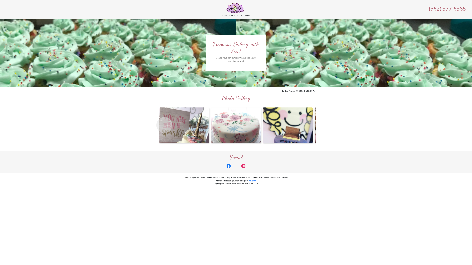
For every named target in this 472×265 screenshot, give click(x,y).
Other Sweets (218, 178)
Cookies (209, 178)
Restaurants (275, 178)
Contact (247, 16)
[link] (228, 165)
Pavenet (252, 180)
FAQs (239, 16)
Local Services (252, 178)
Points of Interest (238, 178)
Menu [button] (231, 16)
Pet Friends (264, 178)
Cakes (202, 178)
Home (224, 16)
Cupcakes (194, 178)
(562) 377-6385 (447, 8)
